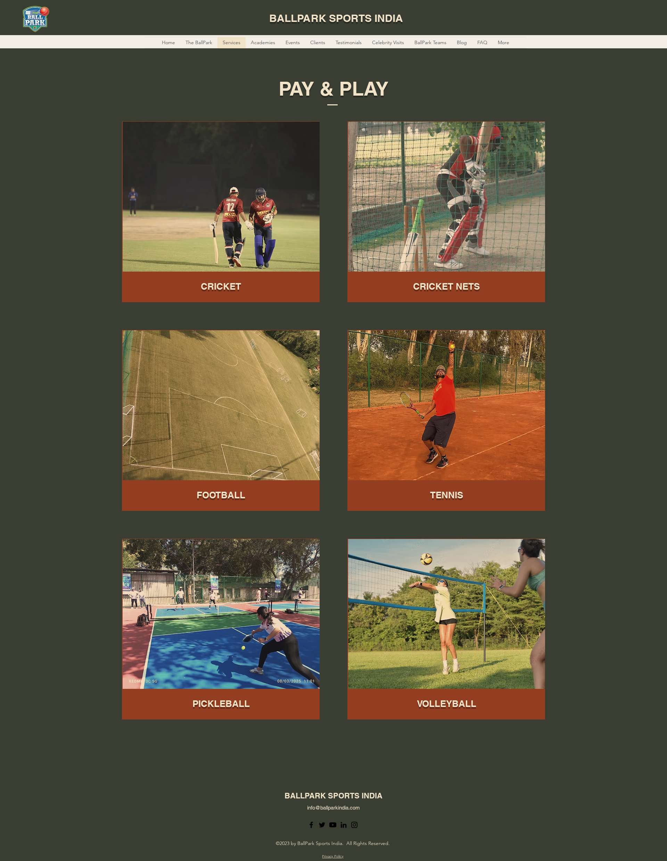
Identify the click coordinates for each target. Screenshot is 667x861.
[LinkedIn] (343, 825)
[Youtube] (333, 825)
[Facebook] (311, 825)
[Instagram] (354, 825)
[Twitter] (322, 825)
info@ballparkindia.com (333, 808)
